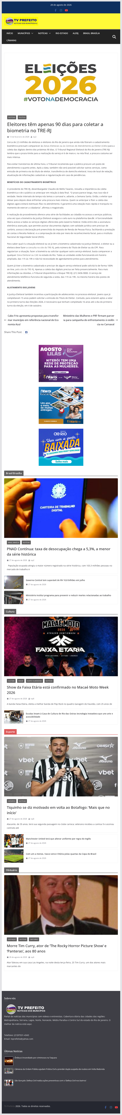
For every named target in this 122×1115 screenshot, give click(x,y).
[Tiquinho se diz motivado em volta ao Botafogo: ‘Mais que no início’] (61, 766)
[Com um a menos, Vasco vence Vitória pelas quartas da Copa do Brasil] (14, 856)
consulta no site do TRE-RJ (41, 247)
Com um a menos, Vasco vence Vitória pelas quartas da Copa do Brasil (61, 853)
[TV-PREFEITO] (25, 1005)
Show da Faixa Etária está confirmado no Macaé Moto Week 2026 (58, 690)
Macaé (20, 681)
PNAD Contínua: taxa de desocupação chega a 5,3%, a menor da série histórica (58, 551)
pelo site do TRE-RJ (24, 269)
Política (22, 117)
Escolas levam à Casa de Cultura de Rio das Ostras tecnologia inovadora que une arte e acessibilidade (69, 715)
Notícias (43, 33)
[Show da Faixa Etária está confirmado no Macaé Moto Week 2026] (61, 646)
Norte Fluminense (34, 681)
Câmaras (11, 40)
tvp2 (34, 137)
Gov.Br (91, 218)
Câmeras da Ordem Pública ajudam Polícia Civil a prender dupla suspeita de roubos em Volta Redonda (60, 1069)
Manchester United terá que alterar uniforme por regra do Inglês (58, 838)
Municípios (24, 33)
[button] (31, 33)
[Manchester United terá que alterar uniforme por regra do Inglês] (14, 841)
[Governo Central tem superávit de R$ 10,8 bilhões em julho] (14, 582)
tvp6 (32, 698)
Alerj (75, 33)
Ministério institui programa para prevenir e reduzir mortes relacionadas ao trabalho (68, 595)
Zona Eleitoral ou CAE (27, 255)
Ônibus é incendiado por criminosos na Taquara (36, 1057)
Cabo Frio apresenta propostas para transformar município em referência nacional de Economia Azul (33, 320)
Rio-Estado (62, 33)
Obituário (34, 939)
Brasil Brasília (91, 33)
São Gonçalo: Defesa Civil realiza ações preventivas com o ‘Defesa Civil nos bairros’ (50, 1080)
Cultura (11, 681)
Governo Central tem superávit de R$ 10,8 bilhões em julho (55, 580)
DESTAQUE (12, 939)
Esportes (11, 801)
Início (10, 33)
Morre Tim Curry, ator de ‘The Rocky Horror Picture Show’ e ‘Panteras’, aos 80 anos (57, 948)
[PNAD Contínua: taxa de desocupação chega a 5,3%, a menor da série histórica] (61, 508)
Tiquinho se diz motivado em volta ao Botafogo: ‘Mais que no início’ (58, 810)
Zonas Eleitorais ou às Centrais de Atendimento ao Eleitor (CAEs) (76, 145)
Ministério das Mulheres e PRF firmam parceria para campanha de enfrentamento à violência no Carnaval (88, 320)
